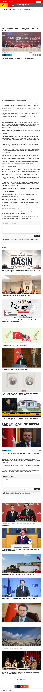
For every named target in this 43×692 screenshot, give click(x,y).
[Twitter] (5, 55)
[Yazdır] (33, 55)
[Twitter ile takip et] (18, 686)
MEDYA (10, 9)
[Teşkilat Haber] (8, 1)
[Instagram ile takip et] (24, 686)
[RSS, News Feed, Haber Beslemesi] (27, 686)
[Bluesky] (7, 55)
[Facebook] (3, 55)
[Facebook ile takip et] (16, 686)
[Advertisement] (21, 19)
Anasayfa (5, 9)
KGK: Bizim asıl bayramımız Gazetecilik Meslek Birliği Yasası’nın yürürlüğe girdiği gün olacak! (24, 5)
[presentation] (6, 5)
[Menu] (37, 2)
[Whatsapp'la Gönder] (11, 55)
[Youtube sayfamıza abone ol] (21, 686)
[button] (35, 55)
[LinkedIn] (9, 55)
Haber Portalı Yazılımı (8, 690)
